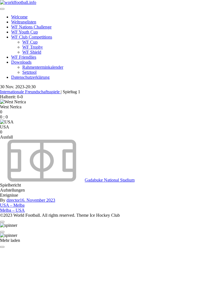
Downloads (21, 62)
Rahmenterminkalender (42, 67)
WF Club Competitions (31, 37)
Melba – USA (12, 210)
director (13, 200)
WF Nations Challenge (31, 27)
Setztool (29, 72)
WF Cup (30, 42)
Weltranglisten (23, 22)
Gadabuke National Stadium (110, 180)
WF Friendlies (23, 57)
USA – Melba (12, 205)
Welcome (19, 17)
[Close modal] (2, 222)
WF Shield (31, 52)
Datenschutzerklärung (30, 77)
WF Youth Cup (24, 32)
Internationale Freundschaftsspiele (30, 91)
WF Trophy (32, 47)
